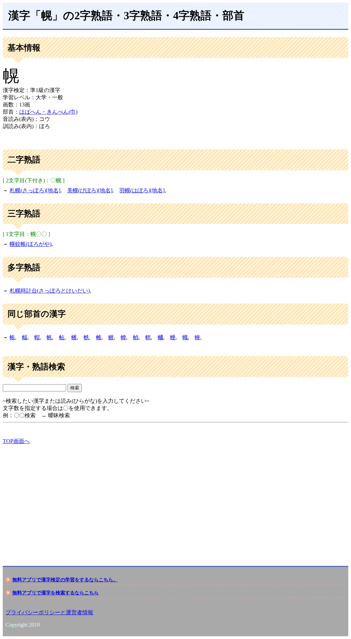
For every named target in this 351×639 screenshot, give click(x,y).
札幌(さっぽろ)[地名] (35, 190)
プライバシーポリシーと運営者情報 (49, 612)
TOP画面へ (16, 441)
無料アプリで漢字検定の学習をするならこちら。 (65, 579)
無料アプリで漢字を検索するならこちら (55, 592)
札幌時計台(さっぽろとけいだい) (50, 291)
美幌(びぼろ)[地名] (89, 190)
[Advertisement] (175, 499)
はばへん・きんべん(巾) (48, 112)
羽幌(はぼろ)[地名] (142, 190)
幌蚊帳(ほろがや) (30, 244)
